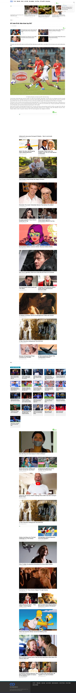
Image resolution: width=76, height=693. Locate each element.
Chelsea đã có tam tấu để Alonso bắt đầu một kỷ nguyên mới (37, 400)
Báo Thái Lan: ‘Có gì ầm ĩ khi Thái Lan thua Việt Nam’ (15, 424)
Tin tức (15, 1)
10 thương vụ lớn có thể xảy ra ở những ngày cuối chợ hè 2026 (49, 388)
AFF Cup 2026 (42, 1)
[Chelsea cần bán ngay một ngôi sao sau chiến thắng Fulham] (38, 407)
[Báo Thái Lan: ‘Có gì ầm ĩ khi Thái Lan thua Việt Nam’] (15, 419)
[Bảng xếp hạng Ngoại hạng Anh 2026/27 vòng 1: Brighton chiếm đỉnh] (27, 407)
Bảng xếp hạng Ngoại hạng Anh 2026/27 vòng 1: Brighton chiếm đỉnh (26, 412)
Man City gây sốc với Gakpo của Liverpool (48, 412)
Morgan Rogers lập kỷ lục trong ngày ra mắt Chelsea (60, 400)
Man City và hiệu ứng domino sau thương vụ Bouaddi (59, 388)
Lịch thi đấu (26, 1)
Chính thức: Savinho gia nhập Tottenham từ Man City (37, 377)
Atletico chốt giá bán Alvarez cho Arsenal (59, 412)
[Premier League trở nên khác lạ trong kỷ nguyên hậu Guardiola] (27, 372)
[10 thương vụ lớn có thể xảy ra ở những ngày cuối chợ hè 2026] (49, 384)
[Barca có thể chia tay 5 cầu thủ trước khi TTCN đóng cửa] (15, 372)
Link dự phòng (47, 1)
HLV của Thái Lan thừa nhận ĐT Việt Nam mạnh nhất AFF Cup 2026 (37, 388)
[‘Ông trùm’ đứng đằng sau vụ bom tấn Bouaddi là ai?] (61, 372)
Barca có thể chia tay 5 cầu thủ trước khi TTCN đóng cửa (15, 377)
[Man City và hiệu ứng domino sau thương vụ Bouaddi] (61, 384)
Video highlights (31, 1)
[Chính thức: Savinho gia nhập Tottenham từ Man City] (38, 372)
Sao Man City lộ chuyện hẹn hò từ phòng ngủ (15, 412)
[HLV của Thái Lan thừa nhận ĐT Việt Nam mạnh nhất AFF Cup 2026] (38, 384)
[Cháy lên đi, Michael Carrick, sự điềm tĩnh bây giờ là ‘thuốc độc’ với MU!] (27, 395)
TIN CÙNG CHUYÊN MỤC (15, 367)
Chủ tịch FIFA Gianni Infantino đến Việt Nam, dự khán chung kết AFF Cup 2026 (49, 378)
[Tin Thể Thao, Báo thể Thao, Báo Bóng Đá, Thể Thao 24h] (11, 1)
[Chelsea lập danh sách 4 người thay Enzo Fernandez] (15, 395)
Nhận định (18, 1)
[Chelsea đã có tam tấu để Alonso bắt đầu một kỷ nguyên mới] (38, 395)
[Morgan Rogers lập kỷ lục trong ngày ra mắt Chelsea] (61, 395)
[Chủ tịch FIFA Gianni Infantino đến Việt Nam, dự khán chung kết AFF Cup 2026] (49, 372)
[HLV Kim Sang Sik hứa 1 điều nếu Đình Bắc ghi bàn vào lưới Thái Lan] (15, 384)
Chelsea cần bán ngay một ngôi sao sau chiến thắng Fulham (37, 412)
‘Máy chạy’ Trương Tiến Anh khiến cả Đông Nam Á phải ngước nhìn (26, 388)
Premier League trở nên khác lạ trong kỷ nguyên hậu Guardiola (26, 377)
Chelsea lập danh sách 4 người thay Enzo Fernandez (15, 400)
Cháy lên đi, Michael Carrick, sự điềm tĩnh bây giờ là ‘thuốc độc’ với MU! (26, 400)
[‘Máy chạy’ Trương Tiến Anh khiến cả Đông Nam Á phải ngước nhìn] (27, 384)
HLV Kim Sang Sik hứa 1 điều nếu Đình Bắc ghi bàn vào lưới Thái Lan (15, 388)
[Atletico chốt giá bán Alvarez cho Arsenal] (61, 407)
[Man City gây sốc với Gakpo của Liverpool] (49, 407)
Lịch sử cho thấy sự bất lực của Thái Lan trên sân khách (49, 400)
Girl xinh (22, 1)
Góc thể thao (37, 1)
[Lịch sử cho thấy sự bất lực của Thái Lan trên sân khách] (49, 395)
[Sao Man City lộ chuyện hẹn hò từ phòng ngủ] (15, 407)
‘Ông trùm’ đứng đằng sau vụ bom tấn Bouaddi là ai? (60, 377)
